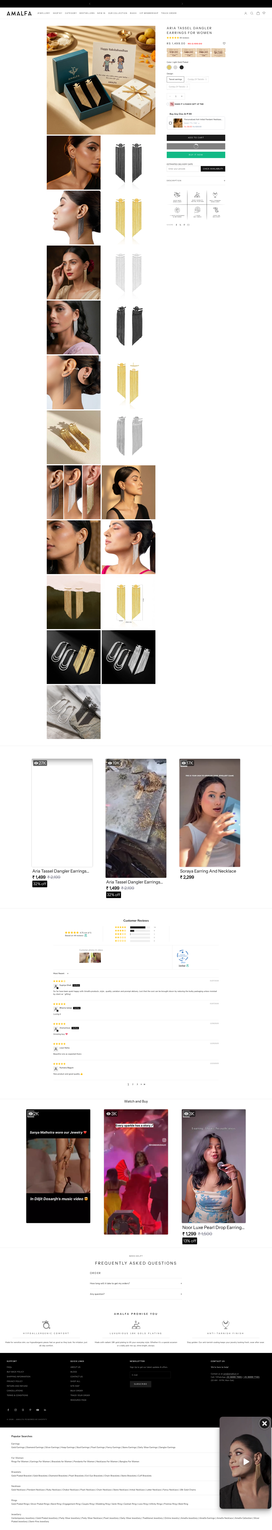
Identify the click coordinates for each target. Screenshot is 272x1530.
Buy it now (196, 155)
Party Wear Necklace (92, 1518)
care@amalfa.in (230, 1373)
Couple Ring (88, 1503)
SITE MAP (74, 1386)
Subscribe (140, 1384)
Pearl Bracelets (76, 1475)
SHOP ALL (75, 1381)
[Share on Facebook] (176, 225)
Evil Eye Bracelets (94, 1475)
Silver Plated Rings (40, 1503)
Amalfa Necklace (225, 1518)
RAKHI (133, 13)
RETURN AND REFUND (17, 1386)
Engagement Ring (71, 1503)
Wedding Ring (103, 1503)
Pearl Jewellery (111, 1518)
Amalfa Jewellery (189, 1518)
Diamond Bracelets (58, 1475)
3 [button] (137, 1084)
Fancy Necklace (170, 1489)
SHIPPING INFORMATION (18, 1376)
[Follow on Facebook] (8, 1409)
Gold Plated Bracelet (21, 1475)
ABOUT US (75, 1367)
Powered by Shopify (36, 1419)
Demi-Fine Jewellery (39, 1521)
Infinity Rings (155, 1503)
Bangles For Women (129, 1461)
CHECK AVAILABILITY (213, 168)
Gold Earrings (18, 1447)
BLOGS (73, 1371)
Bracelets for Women (62, 1461)
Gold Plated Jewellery (47, 1518)
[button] (173, 37)
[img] (59, 981)
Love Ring (143, 1503)
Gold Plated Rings (20, 1503)
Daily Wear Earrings (147, 1447)
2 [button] (132, 1084)
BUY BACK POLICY (15, 1371)
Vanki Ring (116, 1503)
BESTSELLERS (87, 13)
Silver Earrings (52, 1447)
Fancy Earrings (113, 1447)
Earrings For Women (40, 1461)
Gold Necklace (18, 1489)
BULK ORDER (76, 1390)
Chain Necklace (103, 1489)
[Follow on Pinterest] (30, 1409)
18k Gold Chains (188, 1489)
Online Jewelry (171, 1518)
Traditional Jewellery (153, 1518)
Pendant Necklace (36, 1489)
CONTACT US (76, 1376)
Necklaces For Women (107, 1461)
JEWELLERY (43, 13)
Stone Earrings (129, 1447)
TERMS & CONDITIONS (17, 1395)
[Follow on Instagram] (15, 1409)
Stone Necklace (120, 1489)
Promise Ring (170, 1503)
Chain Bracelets (111, 1475)
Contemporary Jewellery (23, 1518)
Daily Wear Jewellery (130, 1518)
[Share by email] (188, 225)
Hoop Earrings (68, 1447)
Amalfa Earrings (207, 1518)
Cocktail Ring (130, 1503)
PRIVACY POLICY (15, 1381)
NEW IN (101, 13)
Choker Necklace (70, 1489)
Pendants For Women (84, 1461)
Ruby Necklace (53, 1489)
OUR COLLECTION (117, 13)
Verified (182, 965)
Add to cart (196, 137)
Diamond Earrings (34, 1447)
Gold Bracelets (40, 1475)
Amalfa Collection (243, 1518)
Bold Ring (183, 1503)
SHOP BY (57, 13)
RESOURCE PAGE (78, 1400)
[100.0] (182, 955)
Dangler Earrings (167, 1447)
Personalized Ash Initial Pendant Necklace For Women (203, 119)
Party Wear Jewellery (69, 1518)
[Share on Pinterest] (184, 225)
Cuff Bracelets (144, 1475)
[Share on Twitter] (180, 225)
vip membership (149, 13)
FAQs (9, 1367)
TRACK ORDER (169, 13)
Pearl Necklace (87, 1489)
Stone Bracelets (128, 1475)
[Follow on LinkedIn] (45, 1409)
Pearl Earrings (98, 1447)
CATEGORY (71, 13)
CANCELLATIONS (15, 1390)
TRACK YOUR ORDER (80, 1395)
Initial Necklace (137, 1489)
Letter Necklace (153, 1489)
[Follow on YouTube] (37, 1409)
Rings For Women (20, 1461)
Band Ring (56, 1503)
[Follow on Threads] (23, 1409)
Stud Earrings (82, 1447)
